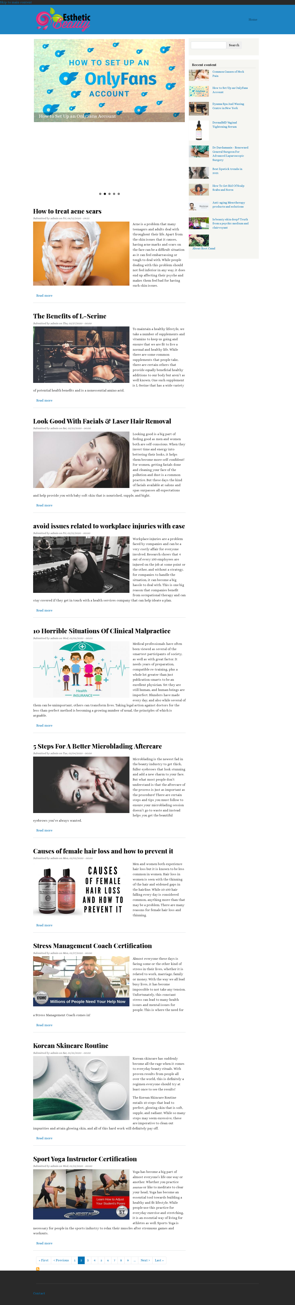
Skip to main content (16, 2)
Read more (44, 295)
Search (234, 45)
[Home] (63, 19)
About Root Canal (203, 248)
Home (253, 19)
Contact (39, 1293)
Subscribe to (37, 1269)
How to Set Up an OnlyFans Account (77, 116)
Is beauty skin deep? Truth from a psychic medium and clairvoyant (231, 223)
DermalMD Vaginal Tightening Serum (80, 183)
